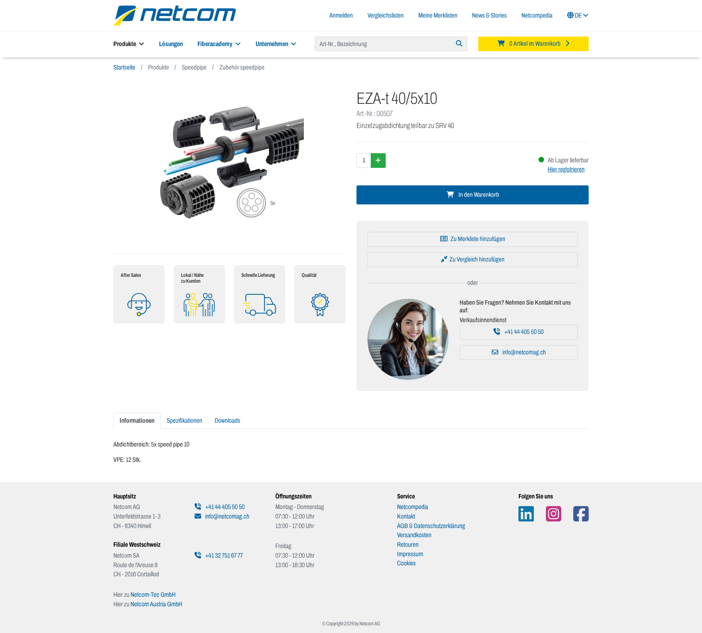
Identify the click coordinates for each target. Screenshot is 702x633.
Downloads (227, 420)
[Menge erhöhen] (378, 160)
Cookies (406, 563)
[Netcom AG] (174, 15)
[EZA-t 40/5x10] (229, 162)
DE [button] (578, 15)
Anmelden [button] (341, 15)
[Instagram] (553, 514)
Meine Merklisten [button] (437, 15)
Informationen (137, 420)
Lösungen (171, 44)
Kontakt (406, 516)
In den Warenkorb (478, 194)
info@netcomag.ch (523, 352)
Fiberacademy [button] (215, 44)
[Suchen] (459, 44)
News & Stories (489, 15)
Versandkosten (414, 535)
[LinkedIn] (526, 514)
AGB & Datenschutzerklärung (431, 526)
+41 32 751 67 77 (223, 555)
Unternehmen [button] (272, 44)
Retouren (408, 544)
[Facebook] (581, 514)
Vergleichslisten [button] (385, 15)
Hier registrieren (566, 169)
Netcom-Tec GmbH (153, 594)
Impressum (410, 554)
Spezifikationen (184, 420)
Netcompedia (536, 15)
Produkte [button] (125, 44)
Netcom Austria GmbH (156, 604)
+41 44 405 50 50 (523, 331)
